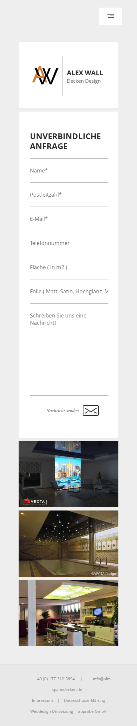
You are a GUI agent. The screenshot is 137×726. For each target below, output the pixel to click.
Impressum (42, 700)
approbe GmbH (92, 711)
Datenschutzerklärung (84, 700)
